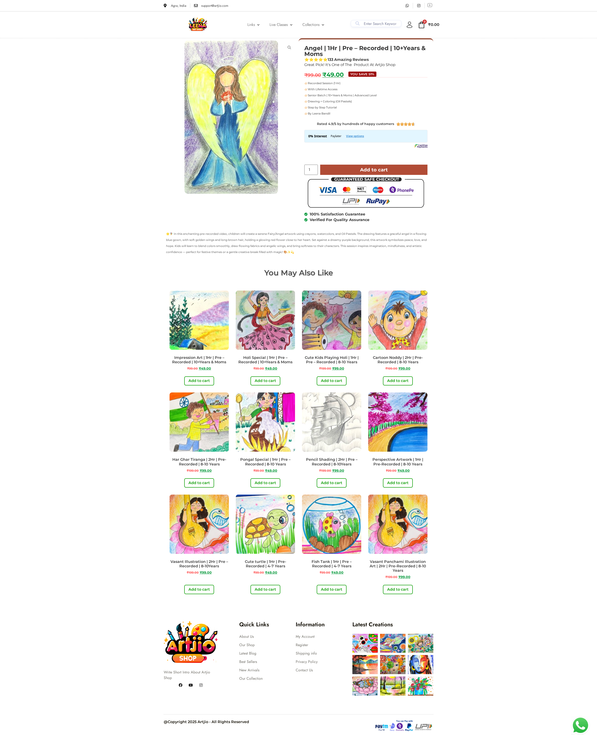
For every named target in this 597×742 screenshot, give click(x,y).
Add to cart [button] (199, 380)
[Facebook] (180, 685)
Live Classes (279, 24)
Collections (310, 24)
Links (251, 24)
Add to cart (374, 170)
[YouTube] (190, 685)
